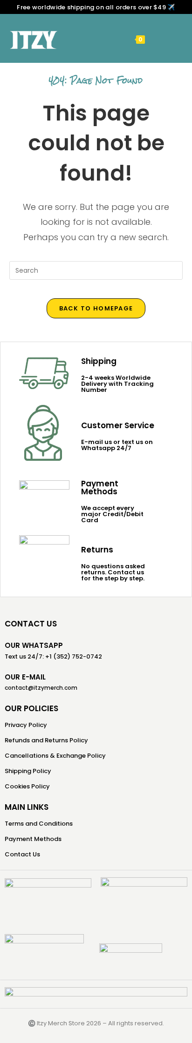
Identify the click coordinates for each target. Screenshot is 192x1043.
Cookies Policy (27, 786)
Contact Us (22, 854)
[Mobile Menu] (154, 39)
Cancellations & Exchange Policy (55, 755)
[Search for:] (168, 39)
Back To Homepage (96, 308)
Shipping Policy (28, 771)
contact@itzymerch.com (41, 688)
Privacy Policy (26, 724)
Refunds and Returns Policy (46, 740)
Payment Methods (33, 838)
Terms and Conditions (39, 823)
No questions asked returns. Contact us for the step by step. (113, 572)
